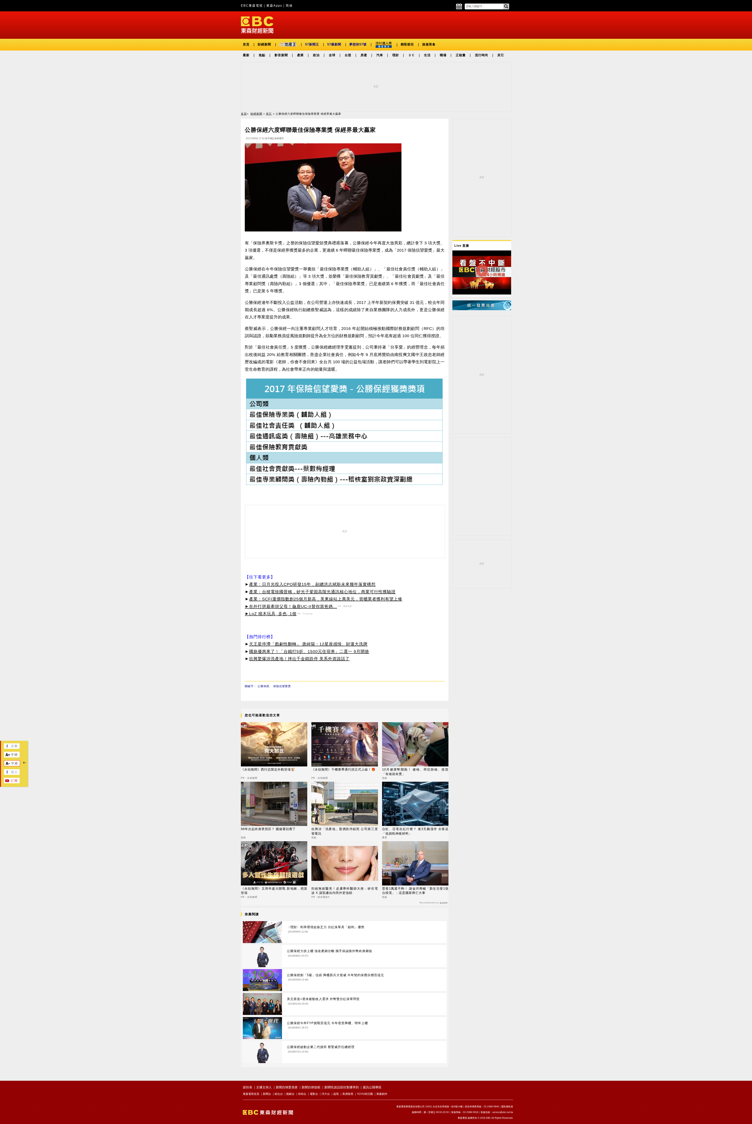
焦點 (262, 55)
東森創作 (381, 1093)
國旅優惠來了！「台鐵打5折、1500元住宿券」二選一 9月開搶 (309, 651)
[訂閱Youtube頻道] (12, 782)
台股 (348, 55)
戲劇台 (290, 1093)
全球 (332, 55)
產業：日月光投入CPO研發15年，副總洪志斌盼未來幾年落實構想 (312, 584)
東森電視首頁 (251, 1093)
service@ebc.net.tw (502, 1112)
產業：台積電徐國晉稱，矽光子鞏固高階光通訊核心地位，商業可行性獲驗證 (322, 591)
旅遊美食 (429, 44)
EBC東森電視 (252, 5)
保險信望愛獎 (282, 686)
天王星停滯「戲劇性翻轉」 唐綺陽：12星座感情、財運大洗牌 (308, 644)
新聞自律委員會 (287, 1087)
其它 (500, 55)
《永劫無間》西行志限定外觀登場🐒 (268, 769)
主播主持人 (264, 1087)
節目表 (247, 1087)
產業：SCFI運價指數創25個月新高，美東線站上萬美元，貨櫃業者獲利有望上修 (325, 599)
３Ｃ (411, 55)
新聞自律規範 (311, 1087)
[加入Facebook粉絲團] (12, 773)
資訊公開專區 (372, 1087)
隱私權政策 (507, 1106)
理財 (395, 55)
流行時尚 (481, 55)
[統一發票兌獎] (481, 309)
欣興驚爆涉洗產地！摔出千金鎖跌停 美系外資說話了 (299, 658)
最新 (246, 55)
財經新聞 (264, 44)
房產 (364, 55)
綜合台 (279, 1093)
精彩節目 (407, 44)
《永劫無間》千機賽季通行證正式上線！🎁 (343, 769)
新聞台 (267, 1093)
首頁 (246, 44)
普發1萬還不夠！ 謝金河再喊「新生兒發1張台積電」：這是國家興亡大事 (415, 891)
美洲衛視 (347, 1093)
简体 (289, 5)
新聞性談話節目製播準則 (341, 1087)
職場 (443, 55)
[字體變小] (12, 765)
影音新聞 (281, 55)
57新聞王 (312, 44)
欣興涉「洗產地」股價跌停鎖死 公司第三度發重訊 (344, 831)
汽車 (379, 55)
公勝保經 (263, 686)
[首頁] (257, 24)
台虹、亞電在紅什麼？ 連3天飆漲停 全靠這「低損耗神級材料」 (415, 831)
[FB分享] (12, 747)
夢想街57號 (358, 44)
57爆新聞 (334, 44)
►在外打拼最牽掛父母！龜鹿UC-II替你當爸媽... (291, 606)
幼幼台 (302, 1093)
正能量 (461, 55)
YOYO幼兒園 (365, 1093)
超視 (336, 1093)
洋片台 (326, 1093)
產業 (300, 55)
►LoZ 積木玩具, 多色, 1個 (270, 613)
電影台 (314, 1093)
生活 (427, 55)
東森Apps (274, 5)
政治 (316, 55)
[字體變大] (12, 756)
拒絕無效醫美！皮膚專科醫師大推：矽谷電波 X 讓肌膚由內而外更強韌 (344, 891)
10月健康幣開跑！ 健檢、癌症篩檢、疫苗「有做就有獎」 (415, 771)
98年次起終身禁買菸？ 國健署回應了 (268, 829)
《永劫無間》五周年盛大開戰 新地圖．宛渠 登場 (274, 891)
